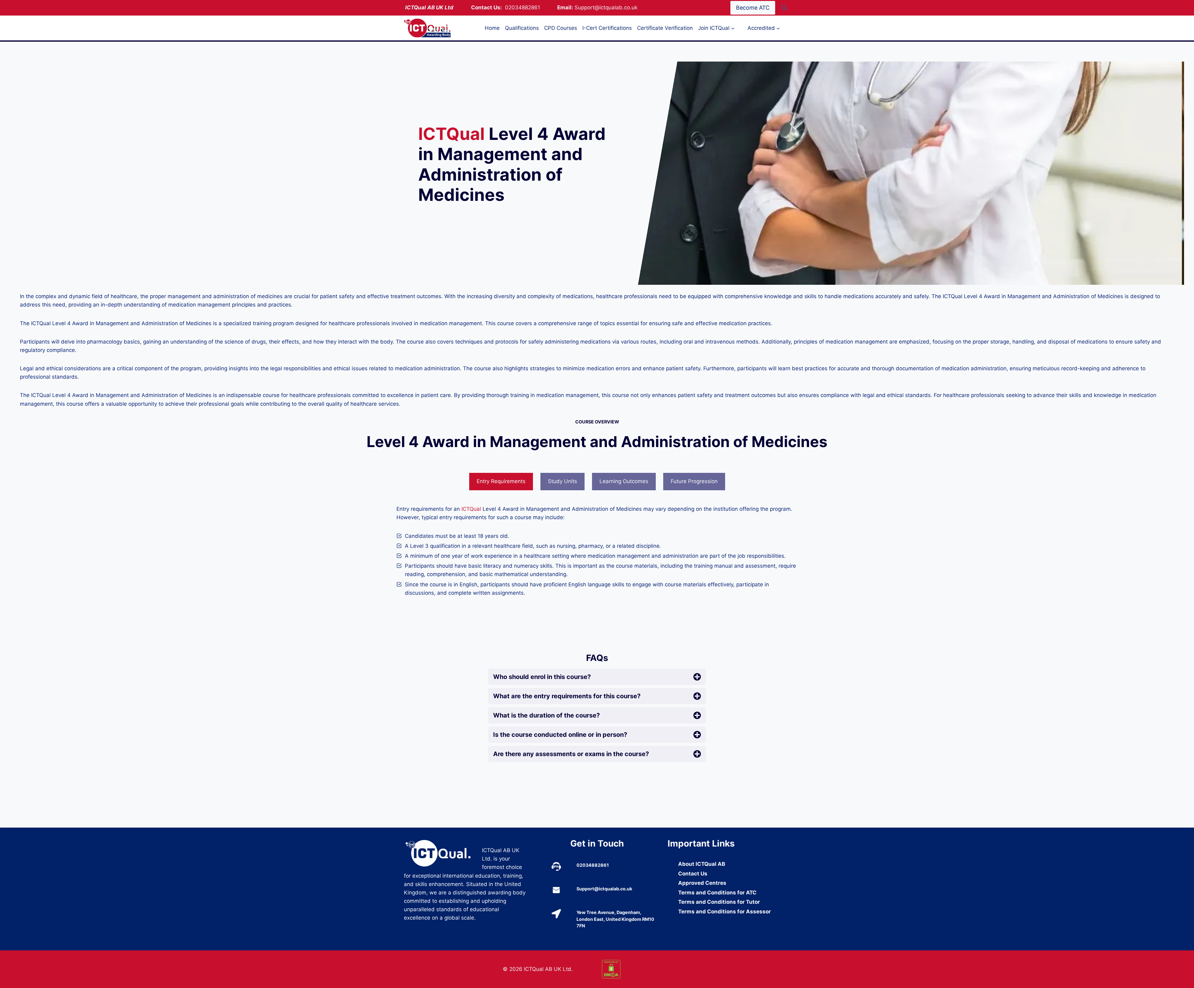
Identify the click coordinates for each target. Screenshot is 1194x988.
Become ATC (753, 7)
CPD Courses (560, 28)
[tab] (501, 481)
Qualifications (522, 28)
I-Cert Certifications (607, 28)
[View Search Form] (784, 8)
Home (492, 28)
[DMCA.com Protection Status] (646, 969)
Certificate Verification (665, 28)
